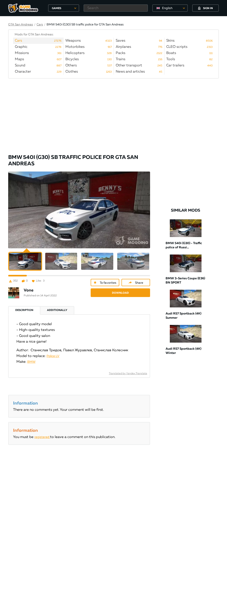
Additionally (57, 310)
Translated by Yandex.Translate (128, 373)
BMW (31, 361)
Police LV (53, 356)
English (167, 8)
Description (24, 310)
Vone (28, 290)
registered (42, 437)
